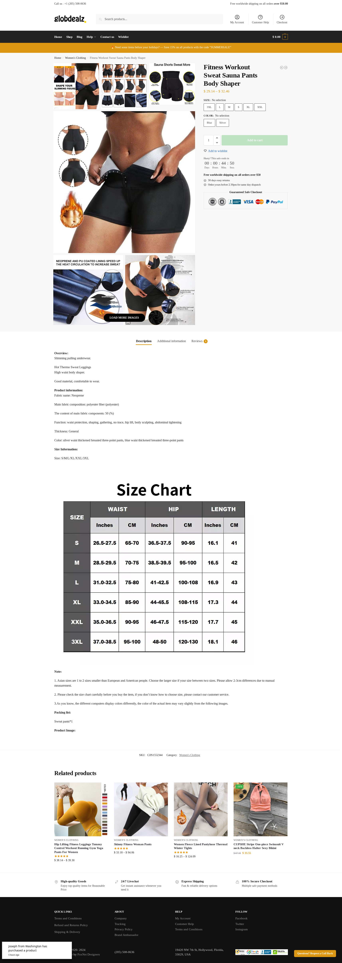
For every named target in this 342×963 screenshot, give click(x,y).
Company (121, 918)
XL (248, 107)
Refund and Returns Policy (71, 925)
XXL (260, 107)
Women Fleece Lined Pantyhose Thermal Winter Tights (200, 846)
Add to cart (255, 140)
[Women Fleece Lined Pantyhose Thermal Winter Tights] (286, 68)
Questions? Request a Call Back (315, 953)
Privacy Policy (124, 929)
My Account (237, 22)
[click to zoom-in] (124, 182)
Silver (222, 122)
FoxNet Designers (88, 954)
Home (57, 57)
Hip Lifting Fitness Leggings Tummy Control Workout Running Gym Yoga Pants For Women (78, 848)
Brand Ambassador (126, 934)
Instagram (241, 929)
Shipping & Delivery (67, 932)
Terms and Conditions (68, 918)
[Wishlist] (102, 788)
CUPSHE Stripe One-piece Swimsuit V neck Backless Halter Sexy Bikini (259, 846)
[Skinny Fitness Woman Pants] (141, 809)
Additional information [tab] (171, 341)
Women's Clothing (75, 57)
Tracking (120, 924)
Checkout (282, 22)
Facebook (241, 918)
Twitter (239, 924)
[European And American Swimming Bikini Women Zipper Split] (282, 68)
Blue (209, 122)
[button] (280, 37)
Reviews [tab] (198, 341)
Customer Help (260, 22)
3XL (209, 107)
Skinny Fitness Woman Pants (133, 844)
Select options (81, 868)
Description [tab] (144, 341)
